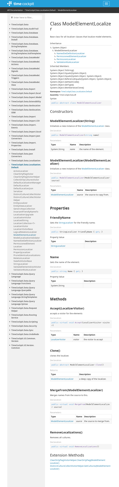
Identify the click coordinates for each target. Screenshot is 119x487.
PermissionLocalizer (23, 249)
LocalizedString (20, 220)
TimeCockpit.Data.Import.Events (23, 126)
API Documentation (15, 10)
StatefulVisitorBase (22, 261)
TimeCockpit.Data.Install (23, 149)
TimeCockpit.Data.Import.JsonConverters (25, 137)
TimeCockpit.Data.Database (24, 33)
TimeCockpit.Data (19, 24)
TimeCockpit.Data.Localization (25, 160)
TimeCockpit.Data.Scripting (24, 321)
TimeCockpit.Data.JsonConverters (22, 155)
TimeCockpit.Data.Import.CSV (25, 120)
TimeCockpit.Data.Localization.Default (40, 10)
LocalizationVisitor (22, 217)
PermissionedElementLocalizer (24, 245)
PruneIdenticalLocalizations (26, 255)
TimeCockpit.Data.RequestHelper (24, 309)
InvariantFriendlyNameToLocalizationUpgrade (25, 213)
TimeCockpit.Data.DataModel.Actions (25, 63)
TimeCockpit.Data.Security (24, 326)
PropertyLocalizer (21, 252)
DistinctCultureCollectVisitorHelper (27, 198)
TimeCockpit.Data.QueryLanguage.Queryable (23, 289)
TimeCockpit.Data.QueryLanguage (23, 275)
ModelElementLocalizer (67, 10)
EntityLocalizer (20, 203)
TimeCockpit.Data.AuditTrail (24, 28)
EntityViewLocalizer (22, 205)
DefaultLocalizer (21, 185)
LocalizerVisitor (20, 226)
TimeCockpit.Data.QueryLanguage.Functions (23, 282)
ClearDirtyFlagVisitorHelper (26, 176)
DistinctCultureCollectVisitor (27, 194)
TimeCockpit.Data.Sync (22, 330)
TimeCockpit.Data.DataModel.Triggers (25, 76)
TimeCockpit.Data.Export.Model (26, 97)
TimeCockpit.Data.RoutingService (24, 316)
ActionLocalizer (20, 171)
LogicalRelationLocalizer (25, 232)
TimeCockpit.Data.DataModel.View (25, 83)
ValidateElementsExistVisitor (27, 266)
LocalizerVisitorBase (23, 229)
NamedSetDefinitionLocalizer (27, 240)
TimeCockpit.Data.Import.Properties (23, 144)
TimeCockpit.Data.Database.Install (25, 38)
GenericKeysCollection (24, 208)
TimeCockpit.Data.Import (23, 116)
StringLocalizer (20, 264)
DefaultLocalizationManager (27, 182)
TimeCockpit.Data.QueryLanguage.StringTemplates (24, 296)
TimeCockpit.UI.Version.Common (22, 346)
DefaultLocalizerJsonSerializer (23, 190)
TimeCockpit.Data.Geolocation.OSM (26, 111)
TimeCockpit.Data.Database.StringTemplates (25, 45)
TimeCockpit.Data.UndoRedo (25, 334)
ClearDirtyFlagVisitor (23, 173)
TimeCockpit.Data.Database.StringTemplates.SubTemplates (26, 52)
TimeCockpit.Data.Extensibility (26, 101)
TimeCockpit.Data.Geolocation (25, 105)
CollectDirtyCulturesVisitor (26, 179)
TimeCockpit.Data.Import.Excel (26, 131)
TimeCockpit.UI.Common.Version (23, 340)
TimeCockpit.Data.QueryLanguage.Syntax (23, 302)
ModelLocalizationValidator (26, 237)
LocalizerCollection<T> (24, 223)
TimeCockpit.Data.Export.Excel (26, 93)
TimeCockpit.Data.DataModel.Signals (25, 70)
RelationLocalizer (21, 258)
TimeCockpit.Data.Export (23, 89)
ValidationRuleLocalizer (24, 269)
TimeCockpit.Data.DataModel (25, 57)
